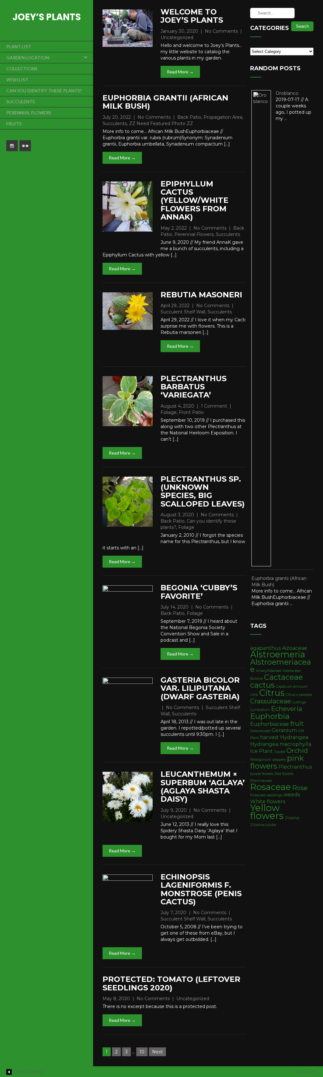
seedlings (274, 795)
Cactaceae (283, 677)
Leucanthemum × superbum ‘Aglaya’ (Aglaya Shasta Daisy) (203, 787)
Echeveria (286, 709)
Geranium (284, 730)
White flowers (267, 802)
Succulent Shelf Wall (183, 312)
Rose (300, 788)
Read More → (180, 71)
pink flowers (277, 762)
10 (141, 1052)
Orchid (297, 750)
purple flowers (261, 774)
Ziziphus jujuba (263, 825)
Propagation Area (222, 117)
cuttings (299, 702)
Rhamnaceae (261, 781)
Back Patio (189, 117)
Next (157, 1052)
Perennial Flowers (194, 234)
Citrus (272, 693)
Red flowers (283, 774)
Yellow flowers (267, 811)
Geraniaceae (260, 731)
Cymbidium (260, 710)
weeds (292, 795)
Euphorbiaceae (269, 724)
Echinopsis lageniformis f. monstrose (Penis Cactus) (201, 889)
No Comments (221, 31)
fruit (297, 723)
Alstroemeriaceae (280, 665)
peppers (279, 760)
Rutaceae (258, 795)
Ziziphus (292, 818)
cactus (262, 685)
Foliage (169, 412)
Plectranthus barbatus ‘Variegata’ (193, 387)
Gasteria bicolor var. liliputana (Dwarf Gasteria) (200, 688)
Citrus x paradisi (299, 695)
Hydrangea (294, 737)
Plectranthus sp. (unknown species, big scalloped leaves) (203, 491)
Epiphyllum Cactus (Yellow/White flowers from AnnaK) (194, 200)
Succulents (115, 123)
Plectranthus (295, 767)
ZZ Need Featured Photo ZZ (161, 123)
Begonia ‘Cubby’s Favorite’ (199, 591)
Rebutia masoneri (201, 294)
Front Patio (191, 412)
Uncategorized (177, 37)
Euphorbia (270, 716)
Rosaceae (270, 787)
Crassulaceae (270, 701)
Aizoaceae (294, 648)
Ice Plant (261, 751)
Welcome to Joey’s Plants (192, 16)
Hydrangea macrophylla (280, 744)
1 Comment (214, 406)
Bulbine (256, 679)
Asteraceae (292, 671)
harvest (269, 737)
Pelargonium (260, 760)
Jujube (279, 752)
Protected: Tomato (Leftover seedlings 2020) (171, 983)
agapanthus (265, 648)
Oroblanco (287, 93)
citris (254, 695)
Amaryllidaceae (268, 671)
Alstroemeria (277, 654)
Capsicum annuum (292, 687)
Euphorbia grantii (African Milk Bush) (165, 102)
